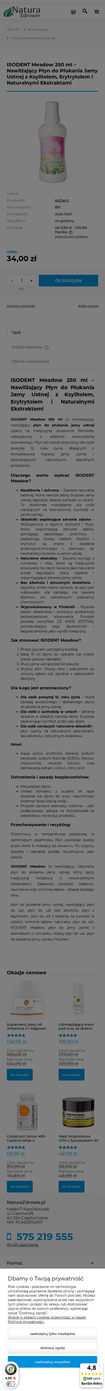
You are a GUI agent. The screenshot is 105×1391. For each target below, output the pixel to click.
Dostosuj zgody (52, 1348)
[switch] (10, 1384)
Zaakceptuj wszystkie (52, 1362)
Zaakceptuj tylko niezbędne (52, 1334)
